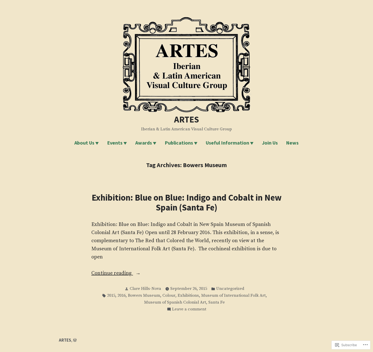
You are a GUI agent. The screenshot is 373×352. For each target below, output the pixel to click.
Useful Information (227, 142)
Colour (168, 295)
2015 (111, 295)
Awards (143, 142)
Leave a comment (189, 309)
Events (115, 142)
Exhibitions (188, 295)
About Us (84, 142)
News (292, 142)
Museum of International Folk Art (233, 295)
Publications (179, 142)
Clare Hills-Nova (145, 288)
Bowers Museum (144, 295)
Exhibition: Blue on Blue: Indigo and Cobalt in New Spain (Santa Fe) (187, 202)
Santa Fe (216, 302)
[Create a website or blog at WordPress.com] (75, 340)
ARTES (186, 119)
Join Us (270, 142)
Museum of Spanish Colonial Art (175, 302)
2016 (121, 295)
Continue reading (112, 273)
